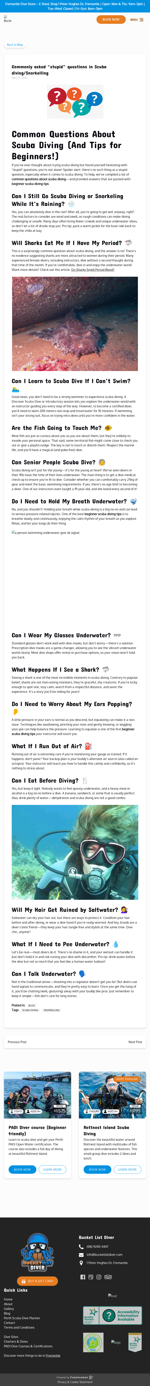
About (8, 1304)
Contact (9, 1323)
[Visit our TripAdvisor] (108, 1277)
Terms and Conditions (19, 1327)
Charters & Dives (16, 1341)
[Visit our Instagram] (98, 1277)
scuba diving (30, 1010)
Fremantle (53, 1355)
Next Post (135, 1042)
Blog (32, 1005)
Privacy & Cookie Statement (75, 1382)
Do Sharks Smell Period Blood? (92, 270)
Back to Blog (15, 44)
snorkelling (52, 1010)
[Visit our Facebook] (82, 1277)
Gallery (9, 1309)
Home (8, 1299)
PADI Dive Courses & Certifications (28, 1346)
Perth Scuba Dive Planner (22, 1318)
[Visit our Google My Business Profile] (90, 1277)
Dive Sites (11, 1337)
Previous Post (17, 1042)
